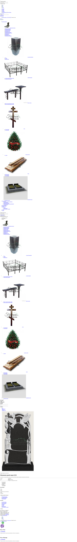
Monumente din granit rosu (7, 231)
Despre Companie (4, 205)
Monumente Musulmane (8, 32)
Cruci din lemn (7, 130)
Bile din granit (7, 59)
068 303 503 (7, 514)
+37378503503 (2, 531)
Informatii (3, 504)
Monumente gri (7, 34)
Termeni (3, 10)
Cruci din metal (7, 129)
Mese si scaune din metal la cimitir (9, 103)
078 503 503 (2, 15)
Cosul (3, 210)
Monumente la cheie (7, 35)
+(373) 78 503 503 (8, 17)
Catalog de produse (4, 21)
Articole (5, 207)
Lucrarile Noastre (4, 206)
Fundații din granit (30, 199)
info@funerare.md (4, 515)
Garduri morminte (30, 77)
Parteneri (3, 8)
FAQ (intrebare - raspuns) (5, 507)
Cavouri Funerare (6, 204)
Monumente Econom (7, 28)
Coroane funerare (6, 202)
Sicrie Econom (7, 174)
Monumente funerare (4, 496)
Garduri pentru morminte (7, 277)
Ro (0, 18)
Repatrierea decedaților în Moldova (8, 201)
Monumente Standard (8, 29)
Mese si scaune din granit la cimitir (9, 104)
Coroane (6, 155)
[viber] (4, 17)
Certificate (3, 11)
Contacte (3, 209)
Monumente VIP (7, 33)
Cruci (24, 128)
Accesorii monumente (4, 497)
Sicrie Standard (5, 373)
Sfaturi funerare (5, 208)
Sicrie (28, 173)
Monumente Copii (7, 31)
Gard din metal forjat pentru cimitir (9, 78)
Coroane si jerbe (27, 154)
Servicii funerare (4, 503)
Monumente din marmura (7, 234)
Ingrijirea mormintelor (6, 203)
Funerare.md (9, 520)
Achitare (3, 9)
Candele (6, 58)
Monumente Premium (6, 228)
